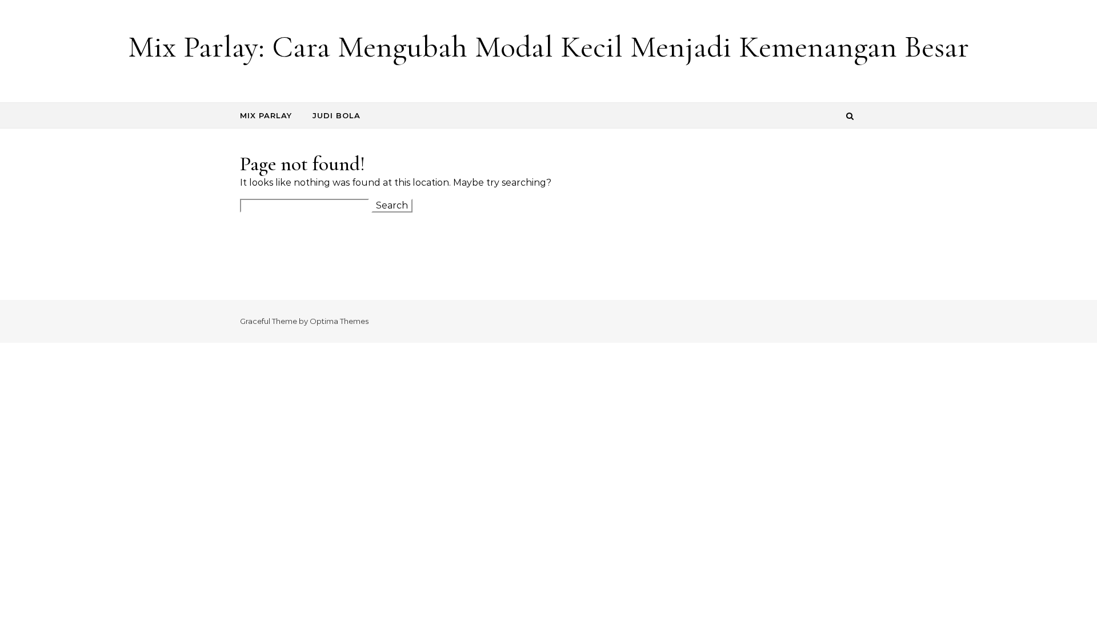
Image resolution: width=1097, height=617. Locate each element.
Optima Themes (339, 321)
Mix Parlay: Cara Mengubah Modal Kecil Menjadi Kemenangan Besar (548, 46)
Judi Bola (337, 115)
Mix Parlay (266, 115)
